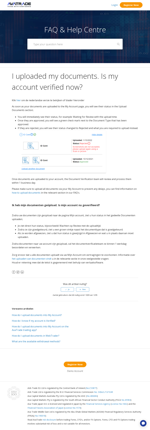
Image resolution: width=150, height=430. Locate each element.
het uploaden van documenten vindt (31, 258)
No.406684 (92, 396)
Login (114, 5)
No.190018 (39, 415)
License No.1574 (73, 407)
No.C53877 (91, 388)
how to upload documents (26, 192)
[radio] (67, 289)
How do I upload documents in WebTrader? (35, 335)
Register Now (131, 5)
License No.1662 (119, 403)
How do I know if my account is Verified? (34, 320)
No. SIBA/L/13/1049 (103, 392)
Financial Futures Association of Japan (46, 407)
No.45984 (126, 400)
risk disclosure (50, 419)
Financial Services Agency (98, 403)
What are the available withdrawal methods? (36, 341)
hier (18, 100)
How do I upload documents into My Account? (37, 315)
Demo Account (75, 371)
